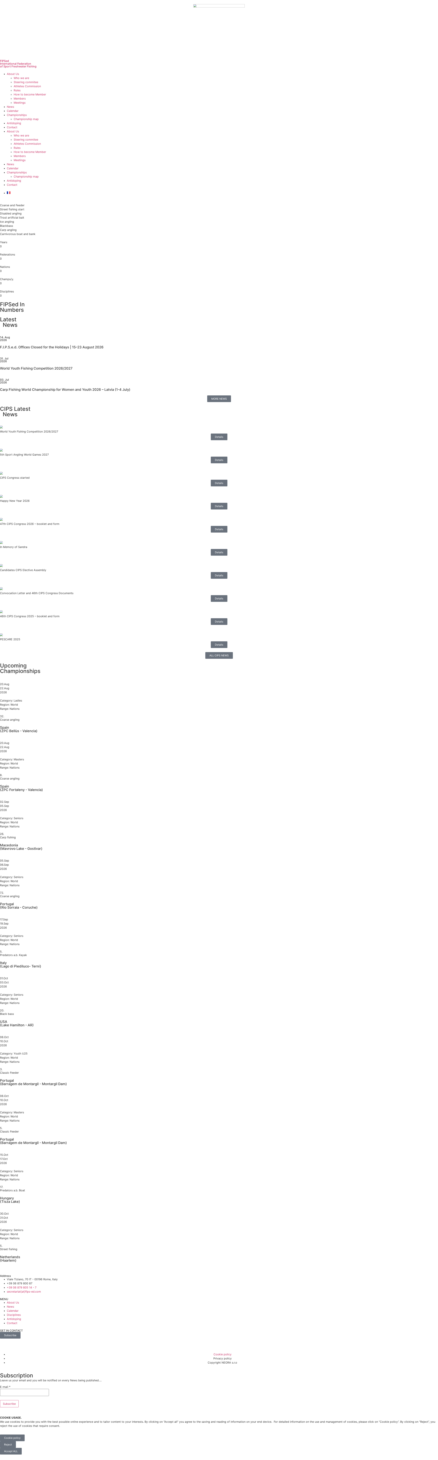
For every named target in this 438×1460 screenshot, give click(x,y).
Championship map (26, 119)
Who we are (21, 78)
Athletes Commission (27, 86)
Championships (17, 115)
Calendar (12, 111)
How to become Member (30, 94)
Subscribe (9, 1403)
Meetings (19, 102)
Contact (12, 127)
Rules (17, 90)
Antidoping (14, 123)
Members (20, 98)
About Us (13, 74)
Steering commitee (26, 82)
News (10, 106)
